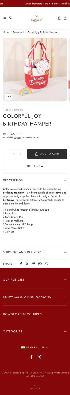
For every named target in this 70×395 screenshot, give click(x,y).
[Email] (46, 263)
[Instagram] (39, 357)
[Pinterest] (33, 263)
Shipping (17, 137)
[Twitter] (27, 263)
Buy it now (35, 166)
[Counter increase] (20, 154)
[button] (5, 18)
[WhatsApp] (40, 263)
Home (6, 32)
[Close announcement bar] (66, 3)
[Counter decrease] (6, 154)
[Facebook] (21, 263)
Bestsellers (18, 32)
